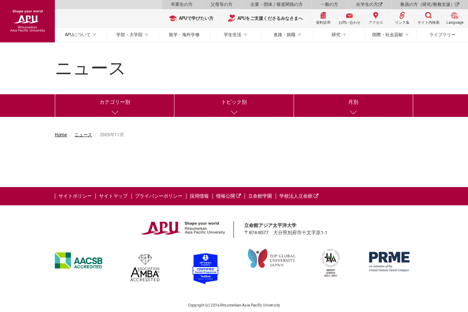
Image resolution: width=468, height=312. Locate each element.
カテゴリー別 (114, 102)
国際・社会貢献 (387, 34)
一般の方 (329, 4)
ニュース (83, 134)
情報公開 (226, 196)
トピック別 (234, 102)
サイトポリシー (75, 196)
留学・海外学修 (184, 34)
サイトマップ (113, 196)
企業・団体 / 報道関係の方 (276, 4)
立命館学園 (260, 196)
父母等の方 (222, 4)
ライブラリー (442, 34)
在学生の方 (367, 4)
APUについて (78, 34)
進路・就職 (284, 34)
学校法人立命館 (296, 196)
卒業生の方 (182, 4)
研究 (336, 34)
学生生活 (232, 34)
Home (61, 134)
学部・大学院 (129, 34)
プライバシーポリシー (158, 196)
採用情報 (199, 196)
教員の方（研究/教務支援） (427, 4)
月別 (353, 102)
